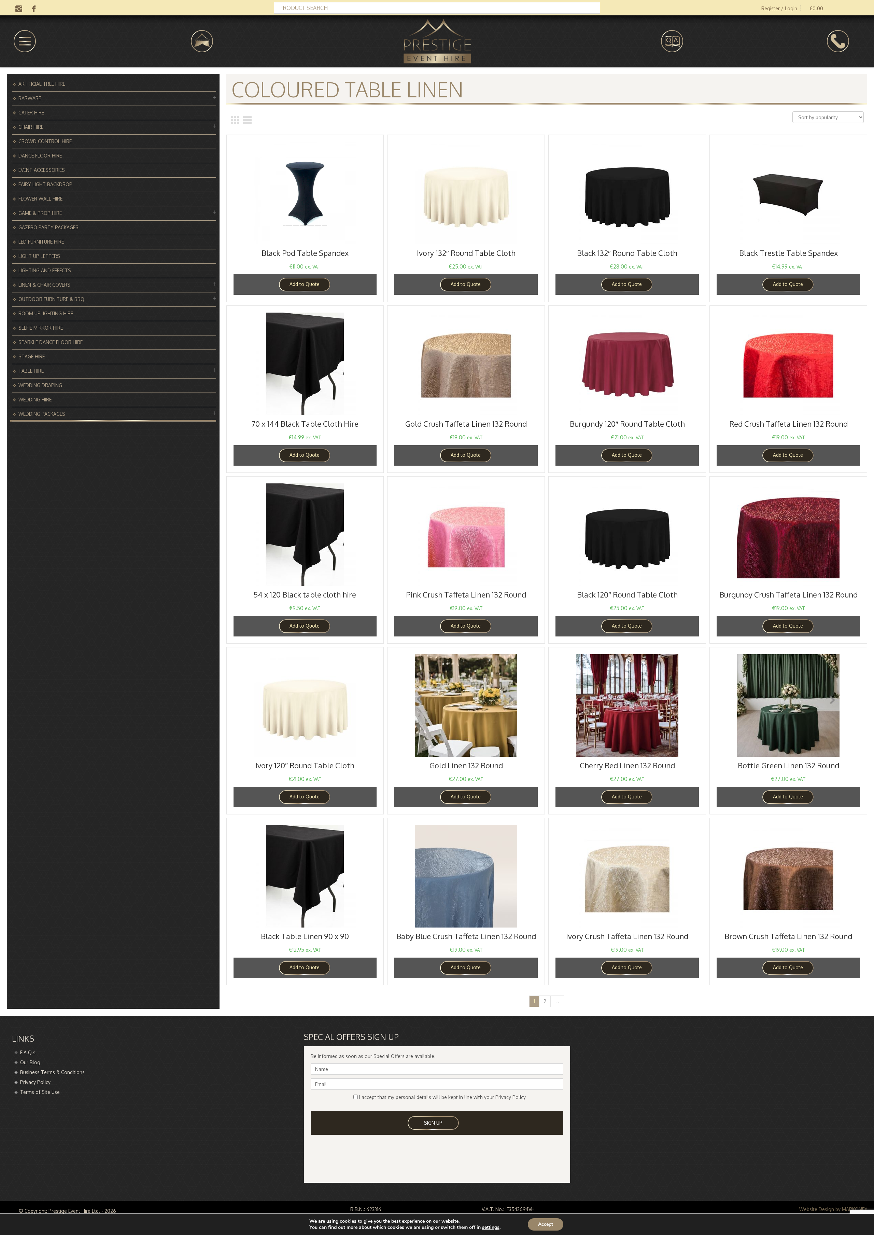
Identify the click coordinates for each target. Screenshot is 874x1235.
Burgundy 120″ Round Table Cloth (627, 423)
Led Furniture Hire (41, 242)
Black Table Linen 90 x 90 (305, 936)
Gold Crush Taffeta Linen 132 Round (466, 423)
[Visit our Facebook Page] (33, 8)
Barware (29, 98)
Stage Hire (31, 356)
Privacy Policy (35, 1082)
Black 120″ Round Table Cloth (627, 594)
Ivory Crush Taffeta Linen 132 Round (627, 936)
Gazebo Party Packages (48, 227)
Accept (545, 1224)
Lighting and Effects (44, 270)
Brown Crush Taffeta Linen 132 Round (788, 936)
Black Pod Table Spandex (305, 253)
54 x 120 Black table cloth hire (305, 594)
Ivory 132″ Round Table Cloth (466, 253)
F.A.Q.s (28, 1052)
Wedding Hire (35, 399)
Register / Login (779, 8)
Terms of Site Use (40, 1092)
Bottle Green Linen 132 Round (788, 765)
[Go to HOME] (437, 41)
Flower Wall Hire (40, 199)
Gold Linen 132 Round (466, 765)
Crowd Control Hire (45, 141)
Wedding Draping (40, 385)
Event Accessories (41, 170)
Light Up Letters (39, 256)
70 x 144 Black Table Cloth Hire (305, 423)
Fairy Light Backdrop (45, 184)
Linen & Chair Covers (44, 285)
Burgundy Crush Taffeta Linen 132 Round (788, 594)
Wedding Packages (41, 414)
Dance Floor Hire (40, 156)
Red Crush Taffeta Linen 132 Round (788, 423)
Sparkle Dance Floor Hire (50, 342)
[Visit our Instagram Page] (18, 8)
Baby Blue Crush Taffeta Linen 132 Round (466, 936)
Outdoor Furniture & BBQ (51, 299)
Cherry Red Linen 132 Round (627, 765)
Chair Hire (30, 127)
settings (490, 1227)
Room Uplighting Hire (45, 313)
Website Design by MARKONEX (833, 1209)
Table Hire (31, 371)
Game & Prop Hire (40, 213)
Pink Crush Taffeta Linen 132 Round (466, 594)
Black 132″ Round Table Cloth (627, 253)
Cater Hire (31, 112)
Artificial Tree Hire (41, 84)
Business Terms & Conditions (52, 1072)
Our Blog (30, 1062)
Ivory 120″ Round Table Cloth (304, 765)
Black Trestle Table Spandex (788, 253)
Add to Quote (305, 284)
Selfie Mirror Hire (40, 328)
